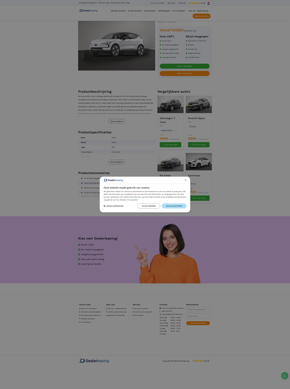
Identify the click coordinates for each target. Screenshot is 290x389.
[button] (113, 206)
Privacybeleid (132, 200)
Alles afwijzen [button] (149, 206)
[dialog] (145, 194)
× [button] (185, 180)
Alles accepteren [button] (174, 206)
